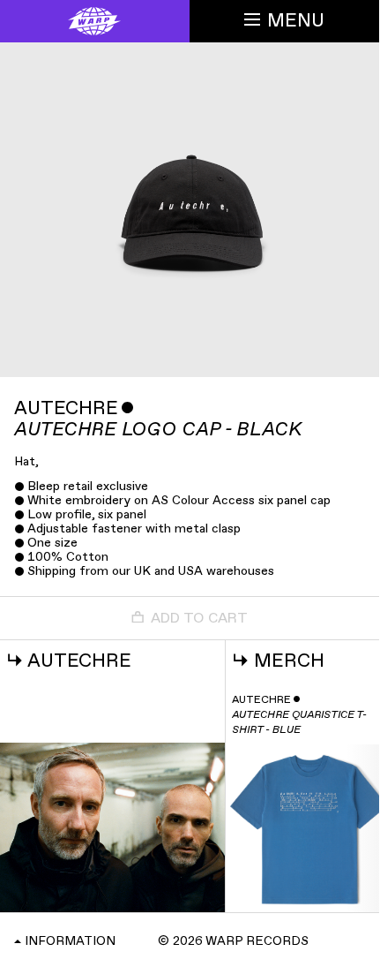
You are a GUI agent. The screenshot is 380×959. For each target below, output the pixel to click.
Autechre (66, 408)
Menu (295, 21)
